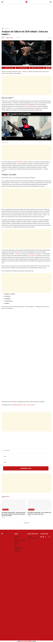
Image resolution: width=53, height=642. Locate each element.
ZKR (3, 101)
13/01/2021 (18, 37)
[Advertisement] (26, 16)
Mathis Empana (9, 37)
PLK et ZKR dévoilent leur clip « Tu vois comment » (23, 405)
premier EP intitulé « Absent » (20, 162)
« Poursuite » (18, 253)
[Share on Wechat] (45, 68)
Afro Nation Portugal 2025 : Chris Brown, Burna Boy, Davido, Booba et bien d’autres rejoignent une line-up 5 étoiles (13, 514)
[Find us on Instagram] (43, 537)
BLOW (14, 401)
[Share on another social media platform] (50, 68)
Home (3, 28)
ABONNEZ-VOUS (25, 468)
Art (15, 545)
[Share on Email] (48, 68)
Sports (16, 542)
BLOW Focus (18, 549)
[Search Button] (50, 2)
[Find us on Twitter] (45, 537)
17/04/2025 (4, 517)
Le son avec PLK (32, 255)
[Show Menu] (2, 2)
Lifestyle (17, 543)
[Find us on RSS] (49, 537)
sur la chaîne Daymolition (30, 106)
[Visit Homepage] (26, 2)
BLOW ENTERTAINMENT (26, 641)
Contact (29, 536)
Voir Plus (26, 522)
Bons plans (5, 509)
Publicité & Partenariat (33, 538)
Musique (7, 28)
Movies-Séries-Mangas (20, 540)
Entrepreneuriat (18, 547)
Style (16, 538)
